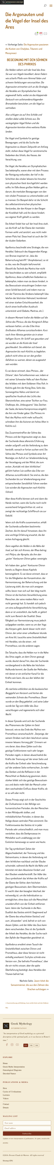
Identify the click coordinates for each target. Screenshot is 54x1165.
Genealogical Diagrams (12, 1070)
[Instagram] (12, 1045)
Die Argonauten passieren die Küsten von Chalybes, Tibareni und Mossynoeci (26, 48)
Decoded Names (9, 1073)
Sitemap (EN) (8, 1160)
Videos (5, 1098)
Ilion (5, 1088)
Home (5, 1063)
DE (37, 1045)
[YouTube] (17, 1045)
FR (31, 1045)
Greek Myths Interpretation (14, 1066)
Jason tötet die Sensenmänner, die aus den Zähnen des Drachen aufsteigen (30, 985)
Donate (6, 1107)
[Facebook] (6, 1045)
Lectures (6, 1095)
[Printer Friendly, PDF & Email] (41, 33)
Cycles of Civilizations (12, 1091)
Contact (6, 1104)
